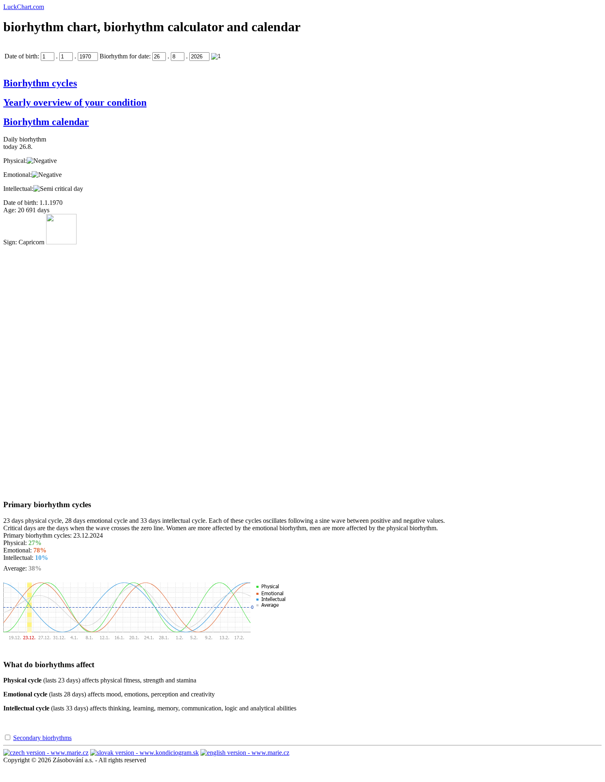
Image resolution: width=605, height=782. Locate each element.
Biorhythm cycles (40, 83)
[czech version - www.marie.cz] (45, 752)
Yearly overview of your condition (75, 102)
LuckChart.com (23, 6)
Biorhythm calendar (46, 121)
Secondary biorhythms (42, 737)
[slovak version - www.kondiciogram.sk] (144, 752)
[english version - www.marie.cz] (244, 752)
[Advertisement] (36, 369)
